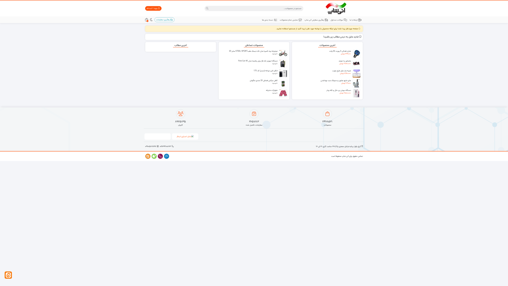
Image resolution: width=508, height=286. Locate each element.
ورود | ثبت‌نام (152, 8)
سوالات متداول (337, 20)
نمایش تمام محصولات (289, 20)
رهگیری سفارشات (163, 19)
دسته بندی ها (267, 20)
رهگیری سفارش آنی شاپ (314, 20)
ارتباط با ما (354, 20)
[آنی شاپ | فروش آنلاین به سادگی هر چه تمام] (336, 8)
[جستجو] (207, 8)
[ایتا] (8, 275)
